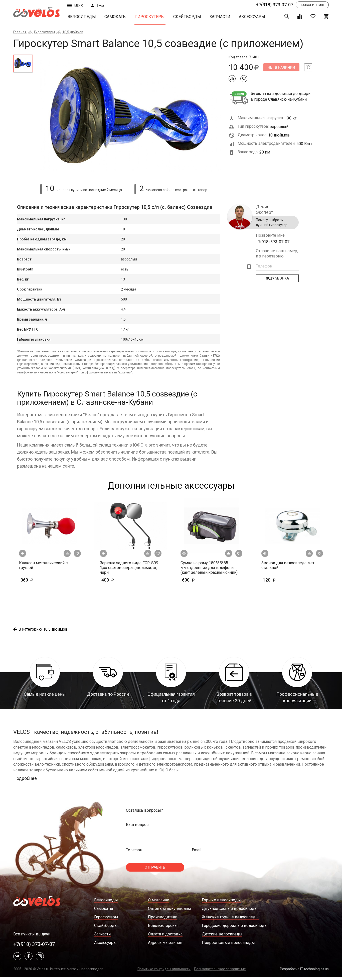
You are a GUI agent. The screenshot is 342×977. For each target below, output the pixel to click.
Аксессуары (252, 16)
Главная (20, 32)
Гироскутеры (150, 16)
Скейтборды (187, 16)
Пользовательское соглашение (220, 969)
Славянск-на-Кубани (287, 99)
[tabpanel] (130, 116)
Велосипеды (82, 16)
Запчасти (220, 16)
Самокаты (115, 16)
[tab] (23, 63)
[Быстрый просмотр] (22, 553)
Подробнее (25, 778)
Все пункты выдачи (31, 934)
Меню (78, 5)
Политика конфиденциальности (164, 969)
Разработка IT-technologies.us (304, 969)
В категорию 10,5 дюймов (43, 629)
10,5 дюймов (72, 32)
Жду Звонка (277, 278)
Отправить (155, 867)
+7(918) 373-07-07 (274, 4)
